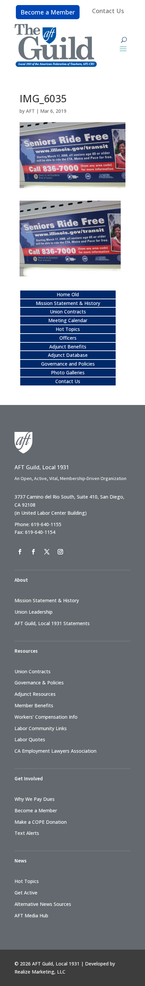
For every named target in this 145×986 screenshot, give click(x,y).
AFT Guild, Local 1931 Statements (52, 623)
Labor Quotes (29, 739)
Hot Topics (68, 329)
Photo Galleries (68, 372)
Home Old (68, 294)
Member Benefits (33, 705)
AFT (30, 111)
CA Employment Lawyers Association (55, 751)
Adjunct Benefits (67, 346)
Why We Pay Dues (34, 799)
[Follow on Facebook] (19, 551)
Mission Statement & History (68, 303)
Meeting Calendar (67, 320)
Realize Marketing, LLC (39, 971)
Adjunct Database (68, 355)
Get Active (25, 892)
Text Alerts (26, 833)
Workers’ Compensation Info (46, 717)
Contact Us (108, 11)
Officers (68, 338)
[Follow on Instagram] (60, 551)
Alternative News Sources (42, 904)
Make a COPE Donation (40, 822)
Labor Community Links (40, 728)
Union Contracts (68, 311)
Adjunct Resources (35, 694)
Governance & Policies (39, 682)
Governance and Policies (68, 364)
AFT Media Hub (31, 915)
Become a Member (48, 12)
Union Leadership (33, 612)
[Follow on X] (46, 551)
